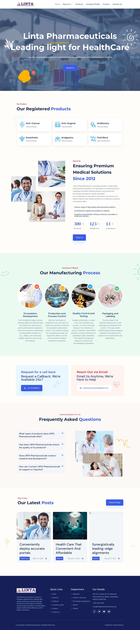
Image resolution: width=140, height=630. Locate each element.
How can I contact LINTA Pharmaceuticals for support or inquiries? (39, 468)
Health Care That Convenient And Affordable (69, 548)
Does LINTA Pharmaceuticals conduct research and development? (37, 457)
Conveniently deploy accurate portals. (32, 548)
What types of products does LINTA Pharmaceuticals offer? (36, 435)
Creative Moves (118, 625)
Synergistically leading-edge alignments (103, 548)
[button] (41, 435)
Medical (59, 558)
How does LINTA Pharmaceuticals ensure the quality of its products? (39, 446)
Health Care (24, 558)
